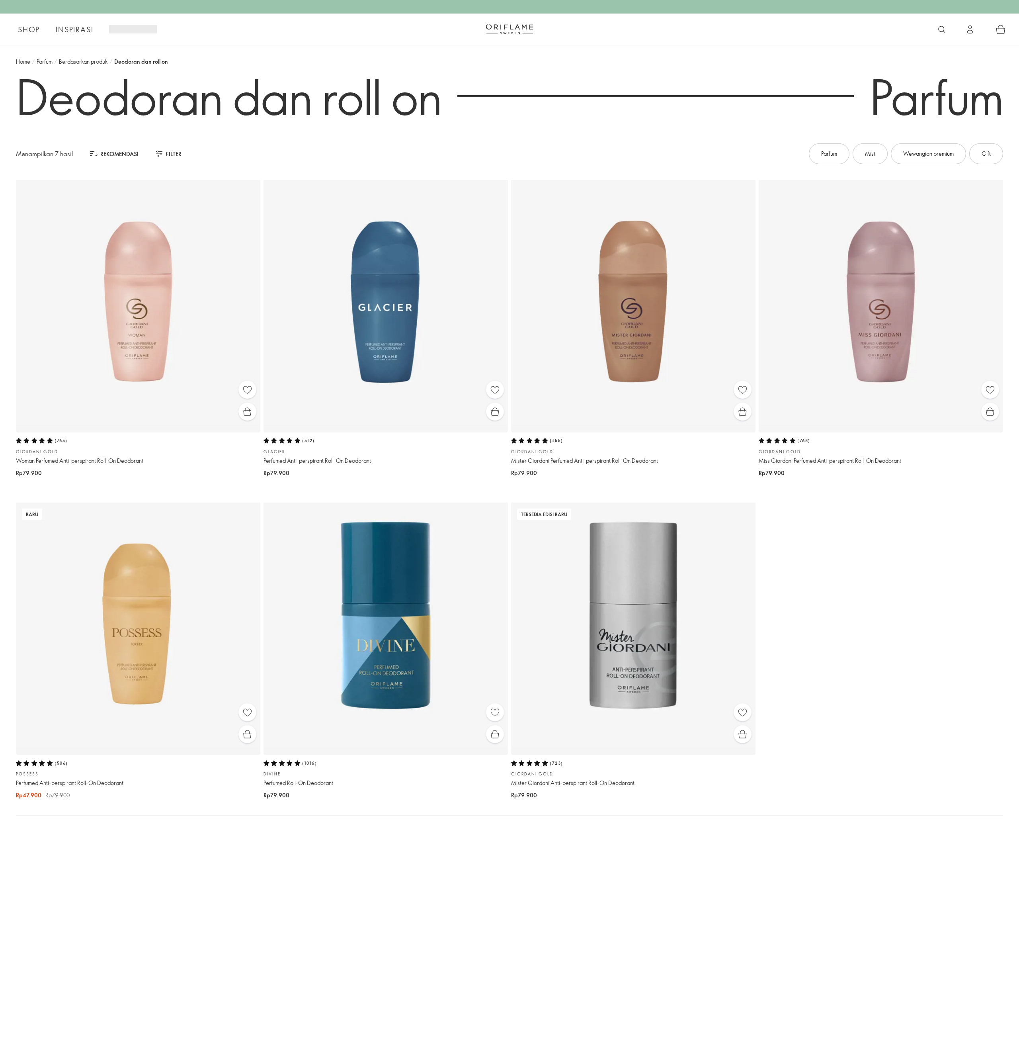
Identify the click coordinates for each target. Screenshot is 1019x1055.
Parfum (45, 61)
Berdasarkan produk (83, 61)
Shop (29, 29)
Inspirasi (74, 29)
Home (23, 61)
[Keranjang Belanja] (1000, 29)
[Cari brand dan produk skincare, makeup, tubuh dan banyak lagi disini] (942, 29)
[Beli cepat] (247, 412)
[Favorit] (247, 390)
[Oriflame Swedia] (509, 29)
